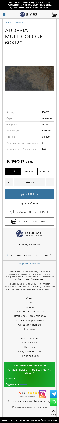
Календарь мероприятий (29, 320)
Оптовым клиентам (29, 324)
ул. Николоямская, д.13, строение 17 (31, 255)
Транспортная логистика (29, 311)
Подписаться (12, 384)
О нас (29, 298)
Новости (30, 307)
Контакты (29, 329)
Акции (29, 302)
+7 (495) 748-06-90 (29, 244)
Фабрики (29, 347)
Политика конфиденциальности (29, 407)
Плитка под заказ (29, 355)
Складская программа (29, 351)
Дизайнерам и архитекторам (29, 315)
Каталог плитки (29, 338)
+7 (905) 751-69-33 (47, 420)
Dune (8, 22)
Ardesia (19, 22)
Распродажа (29, 342)
